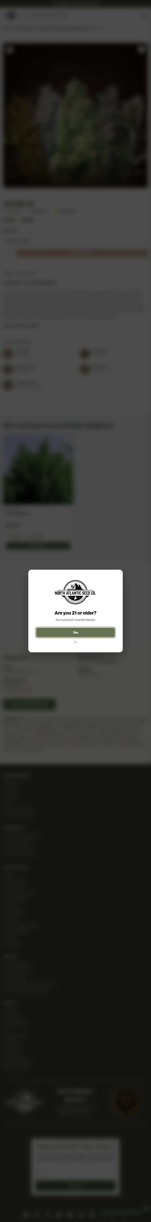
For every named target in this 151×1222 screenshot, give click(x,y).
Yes (75, 632)
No (75, 642)
